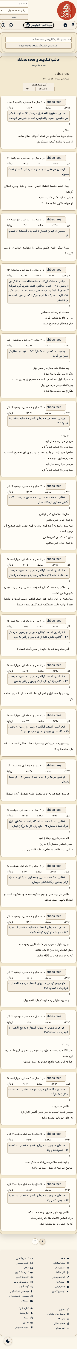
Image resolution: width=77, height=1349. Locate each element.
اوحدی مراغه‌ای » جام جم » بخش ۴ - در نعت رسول (38, 171)
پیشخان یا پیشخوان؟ (19, 1296)
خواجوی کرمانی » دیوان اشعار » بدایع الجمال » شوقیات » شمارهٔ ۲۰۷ (38, 986)
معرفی (62, 1309)
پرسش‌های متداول (56, 1314)
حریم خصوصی (22, 1327)
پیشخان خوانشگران (19, 1291)
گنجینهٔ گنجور (22, 1277)
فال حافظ (61, 1272)
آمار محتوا (61, 1328)
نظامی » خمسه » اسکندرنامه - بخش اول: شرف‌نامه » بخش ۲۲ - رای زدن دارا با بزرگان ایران (38, 823)
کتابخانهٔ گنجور (22, 1272)
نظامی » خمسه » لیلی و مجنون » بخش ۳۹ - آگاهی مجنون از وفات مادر (38, 500)
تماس (26, 1322)
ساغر (26, 1268)
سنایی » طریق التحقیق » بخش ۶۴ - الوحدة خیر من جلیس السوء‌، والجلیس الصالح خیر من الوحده (38, 116)
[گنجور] (66, 10)
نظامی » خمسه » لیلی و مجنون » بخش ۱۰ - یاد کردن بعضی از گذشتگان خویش (38, 880)
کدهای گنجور (22, 1258)
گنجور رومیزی (22, 1263)
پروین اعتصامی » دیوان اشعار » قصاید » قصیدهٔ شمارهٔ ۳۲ (38, 421)
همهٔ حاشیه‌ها (39, 66)
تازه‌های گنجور (59, 1291)
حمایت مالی (60, 1323)
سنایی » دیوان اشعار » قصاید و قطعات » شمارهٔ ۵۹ (38, 233)
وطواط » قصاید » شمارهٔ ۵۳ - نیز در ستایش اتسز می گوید (38, 353)
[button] (73, 25)
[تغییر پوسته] (8, 1341)
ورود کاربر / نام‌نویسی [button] (41, 25)
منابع (26, 1318)
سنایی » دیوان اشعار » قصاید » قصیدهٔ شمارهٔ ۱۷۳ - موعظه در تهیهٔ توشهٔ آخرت (38, 930)
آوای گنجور (24, 1287)
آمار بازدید (24, 1313)
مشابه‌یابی (60, 1287)
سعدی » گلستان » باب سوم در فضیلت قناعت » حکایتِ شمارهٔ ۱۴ (38, 1092)
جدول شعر (60, 1268)
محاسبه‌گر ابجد (21, 1282)
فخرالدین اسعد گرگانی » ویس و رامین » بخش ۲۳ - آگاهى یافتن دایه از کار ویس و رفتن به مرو (38, 634)
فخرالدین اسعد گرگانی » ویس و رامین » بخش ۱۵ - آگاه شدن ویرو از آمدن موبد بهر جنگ (38, 729)
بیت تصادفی (59, 1263)
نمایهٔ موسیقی (59, 1277)
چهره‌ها (62, 1319)
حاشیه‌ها (61, 1282)
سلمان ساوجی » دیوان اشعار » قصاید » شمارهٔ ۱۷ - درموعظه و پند (38, 1148)
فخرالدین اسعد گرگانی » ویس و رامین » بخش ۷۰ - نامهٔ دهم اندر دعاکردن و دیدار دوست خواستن (38, 573)
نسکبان (25, 1301)
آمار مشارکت (23, 1308)
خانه (63, 1258)
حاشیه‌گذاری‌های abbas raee (38, 60)
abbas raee (54, 102)
